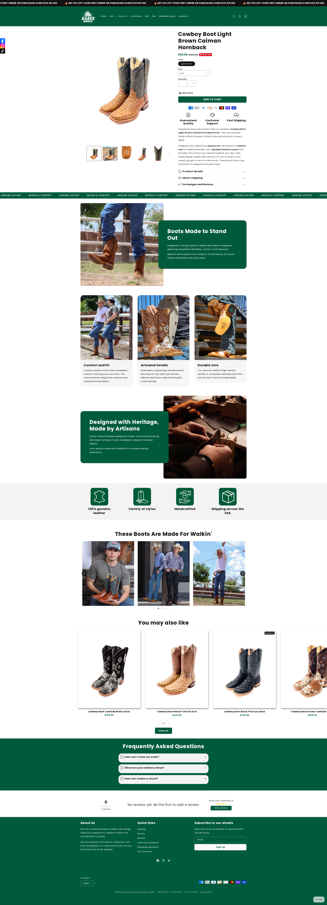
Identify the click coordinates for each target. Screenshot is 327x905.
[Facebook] (2, 40)
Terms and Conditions (148, 842)
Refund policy (163, 892)
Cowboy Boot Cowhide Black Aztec (109, 711)
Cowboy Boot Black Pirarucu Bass (244, 711)
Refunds (141, 838)
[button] (112, 16)
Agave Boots (126, 892)
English (86, 883)
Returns (141, 833)
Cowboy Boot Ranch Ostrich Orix (177, 711)
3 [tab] (163, 608)
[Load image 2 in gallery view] (110, 153)
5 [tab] (168, 608)
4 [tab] (166, 608)
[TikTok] (2, 51)
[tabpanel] (108, 573)
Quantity (182, 79)
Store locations (144, 851)
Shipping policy (206, 892)
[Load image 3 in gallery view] (126, 153)
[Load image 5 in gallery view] (158, 153)
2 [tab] (161, 608)
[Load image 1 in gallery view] (94, 153)
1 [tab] (158, 608)
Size (180, 69)
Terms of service (191, 892)
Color (180, 59)
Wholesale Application (148, 847)
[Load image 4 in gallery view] (142, 153)
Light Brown (186, 63)
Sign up (220, 847)
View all (163, 730)
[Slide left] (83, 153)
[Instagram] (2, 45)
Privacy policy (176, 892)
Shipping (141, 829)
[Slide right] (169, 153)
